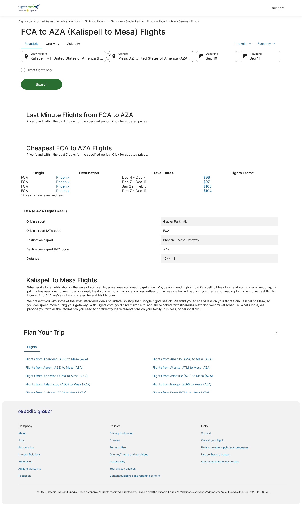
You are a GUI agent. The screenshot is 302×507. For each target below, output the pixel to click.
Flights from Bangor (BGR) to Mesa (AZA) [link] (181, 384)
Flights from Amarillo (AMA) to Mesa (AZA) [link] (182, 359)
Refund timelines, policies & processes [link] (224, 447)
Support (278, 8)
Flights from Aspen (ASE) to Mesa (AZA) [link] (54, 367)
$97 (206, 182)
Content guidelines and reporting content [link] (135, 475)
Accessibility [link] (117, 461)
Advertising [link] (25, 461)
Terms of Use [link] (118, 447)
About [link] (22, 433)
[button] (151, 332)
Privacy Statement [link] (121, 433)
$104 (207, 190)
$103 (207, 186)
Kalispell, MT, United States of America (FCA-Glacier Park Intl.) (68, 58)
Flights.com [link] (25, 21)
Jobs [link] (21, 440)
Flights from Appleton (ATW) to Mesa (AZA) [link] (56, 376)
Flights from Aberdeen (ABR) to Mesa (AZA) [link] (56, 359)
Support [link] (206, 433)
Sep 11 (255, 58)
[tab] (31, 43)
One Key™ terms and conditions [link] (129, 454)
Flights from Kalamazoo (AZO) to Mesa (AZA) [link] (57, 384)
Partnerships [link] (26, 447)
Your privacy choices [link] (123, 468)
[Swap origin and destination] (108, 56)
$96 (206, 177)
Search (42, 84)
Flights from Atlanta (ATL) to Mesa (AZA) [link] (181, 367)
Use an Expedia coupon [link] (215, 454)
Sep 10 (211, 58)
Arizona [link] (76, 21)
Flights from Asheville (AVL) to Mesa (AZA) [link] (182, 376)
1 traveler (240, 43)
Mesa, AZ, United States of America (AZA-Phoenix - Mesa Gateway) (155, 58)
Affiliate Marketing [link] (29, 468)
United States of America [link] (51, 21)
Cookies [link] (115, 440)
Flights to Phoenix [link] (96, 21)
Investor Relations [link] (29, 454)
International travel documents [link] (220, 461)
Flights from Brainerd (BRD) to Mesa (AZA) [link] (55, 393)
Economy (264, 43)
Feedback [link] (24, 475)
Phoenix (62, 177)
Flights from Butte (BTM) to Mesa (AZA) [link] (180, 393)
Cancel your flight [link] (212, 440)
